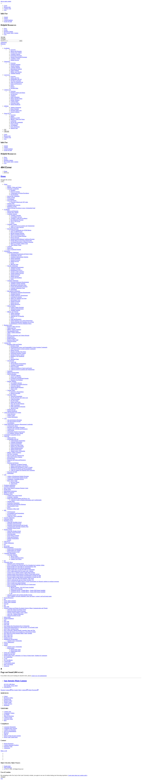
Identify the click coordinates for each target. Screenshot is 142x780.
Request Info (7, 7)
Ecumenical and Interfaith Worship (20, 378)
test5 (5, 620)
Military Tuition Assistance (14, 329)
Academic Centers (15, 58)
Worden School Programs (14, 532)
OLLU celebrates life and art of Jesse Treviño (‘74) (20, 580)
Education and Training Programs (16, 427)
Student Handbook (15, 104)
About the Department (16, 396)
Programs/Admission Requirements (20, 282)
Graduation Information (13, 503)
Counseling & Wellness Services (19, 384)
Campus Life (7, 89)
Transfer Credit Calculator (17, 271)
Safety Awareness (15, 405)
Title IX (6, 734)
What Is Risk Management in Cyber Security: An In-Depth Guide (21, 627)
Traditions (13, 95)
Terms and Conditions (9, 652)
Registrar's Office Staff (13, 509)
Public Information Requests (18, 406)
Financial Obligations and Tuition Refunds (18, 335)
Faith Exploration (15, 97)
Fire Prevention (14, 400)
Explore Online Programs (17, 307)
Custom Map (7, 661)
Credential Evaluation (16, 297)
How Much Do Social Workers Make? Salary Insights (18, 633)
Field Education (11, 534)
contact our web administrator (39, 675)
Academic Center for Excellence (19, 218)
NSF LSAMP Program (16, 231)
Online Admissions (9, 543)
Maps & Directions (9, 716)
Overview (13, 49)
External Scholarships (16, 443)
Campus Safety (14, 101)
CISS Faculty (10, 430)
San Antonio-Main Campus (15, 681)
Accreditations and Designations (15, 513)
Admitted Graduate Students (18, 283)
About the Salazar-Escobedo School (16, 609)
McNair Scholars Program (17, 233)
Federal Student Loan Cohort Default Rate (22, 320)
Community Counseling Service (12, 434)
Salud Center (14, 389)
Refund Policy (11, 337)
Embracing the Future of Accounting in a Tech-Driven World (20, 632)
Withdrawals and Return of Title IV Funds (21, 467)
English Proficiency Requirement (19, 295)
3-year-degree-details (9, 663)
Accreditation (14, 125)
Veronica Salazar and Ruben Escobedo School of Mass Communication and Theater (26, 608)
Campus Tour (7, 711)
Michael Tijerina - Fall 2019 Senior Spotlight (22, 587)
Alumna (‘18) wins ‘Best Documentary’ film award (20, 578)
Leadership (13, 121)
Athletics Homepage (16, 107)
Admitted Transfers (15, 268)
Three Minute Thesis (16, 245)
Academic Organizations (17, 365)
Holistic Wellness (15, 100)
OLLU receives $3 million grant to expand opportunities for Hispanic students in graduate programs (33, 581)
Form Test (6, 623)
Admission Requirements (17, 267)
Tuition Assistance (15, 313)
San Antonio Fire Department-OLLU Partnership (16, 626)
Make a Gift (4, 751)
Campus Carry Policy (16, 559)
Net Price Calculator (16, 81)
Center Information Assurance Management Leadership (18, 424)
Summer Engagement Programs (19, 57)
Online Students (15, 70)
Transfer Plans (11, 501)
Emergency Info (8, 746)
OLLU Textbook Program (14, 249)
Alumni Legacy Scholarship (18, 451)
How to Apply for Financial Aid (15, 455)
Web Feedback (8, 767)
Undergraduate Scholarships (18, 440)
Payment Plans (14, 88)
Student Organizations (13, 538)
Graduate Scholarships (16, 442)
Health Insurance (11, 338)
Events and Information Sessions (19, 286)
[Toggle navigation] (2, 181)
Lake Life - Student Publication (15, 614)
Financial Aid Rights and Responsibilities (21, 469)
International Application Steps (18, 285)
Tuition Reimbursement (17, 448)
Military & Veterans (9, 492)
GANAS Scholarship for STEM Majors (21, 230)
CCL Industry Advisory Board (15, 433)
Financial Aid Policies (13, 463)
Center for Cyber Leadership (14, 516)
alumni (5, 645)
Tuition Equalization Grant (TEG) (19, 466)
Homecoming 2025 (16, 651)
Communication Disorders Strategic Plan (17, 526)
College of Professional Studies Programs (18, 476)
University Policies (12, 554)
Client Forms (14, 483)
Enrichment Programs (16, 55)
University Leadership (13, 188)
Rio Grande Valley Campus (11, 33)
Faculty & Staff (8, 21)
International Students (16, 69)
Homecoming (10, 648)
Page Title (6, 606)
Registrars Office (8, 494)
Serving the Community (17, 122)
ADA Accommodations (10, 731)
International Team (15, 300)
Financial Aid (7, 699)
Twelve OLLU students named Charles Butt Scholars (21, 572)
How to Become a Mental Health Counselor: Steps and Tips (19, 630)
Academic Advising (16, 215)
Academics (7, 48)
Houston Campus (8, 31)
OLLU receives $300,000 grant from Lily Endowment (21, 584)
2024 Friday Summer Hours (11, 629)
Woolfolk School (8, 520)
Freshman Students (15, 64)
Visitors (6, 18)
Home (5, 171)
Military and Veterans (16, 72)
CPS (5, 474)
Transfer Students (15, 66)
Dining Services (15, 350)
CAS (5, 418)
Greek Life (13, 362)
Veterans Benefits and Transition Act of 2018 (22, 322)
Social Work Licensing (13, 535)
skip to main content (6, 1)
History (12, 116)
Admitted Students (15, 73)
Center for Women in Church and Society (21, 368)
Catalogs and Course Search (14, 495)
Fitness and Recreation (16, 98)
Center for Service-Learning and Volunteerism (22, 225)
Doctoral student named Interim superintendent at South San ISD (24, 575)
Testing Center (11, 415)
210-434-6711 (7, 687)
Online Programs (32, 690)
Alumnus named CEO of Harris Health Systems (19, 594)
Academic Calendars (12, 497)
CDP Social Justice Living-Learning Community (23, 348)
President (13, 190)
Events (5, 30)
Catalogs (9, 246)
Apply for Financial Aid (17, 82)
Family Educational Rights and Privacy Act (18, 498)
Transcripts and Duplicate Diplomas (16, 504)
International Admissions (13, 291)
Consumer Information (10, 553)
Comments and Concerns (13, 205)
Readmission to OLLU (16, 270)
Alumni (6, 17)
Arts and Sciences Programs (14, 420)
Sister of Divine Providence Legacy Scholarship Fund (21, 208)
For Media (6, 714)
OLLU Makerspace (9, 642)
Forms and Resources (16, 83)
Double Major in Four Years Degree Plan (21, 240)
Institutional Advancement (11, 639)
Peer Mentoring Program (17, 220)
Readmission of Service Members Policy (21, 323)
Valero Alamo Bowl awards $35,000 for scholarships (21, 569)
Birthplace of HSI (15, 118)
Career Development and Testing (12, 412)
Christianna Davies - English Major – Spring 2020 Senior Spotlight (28, 592)
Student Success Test (9, 654)
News (5, 28)
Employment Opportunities (14, 549)
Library (12, 223)
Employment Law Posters (14, 550)
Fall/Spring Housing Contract (18, 353)
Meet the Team (14, 264)
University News (8, 562)
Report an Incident (15, 393)
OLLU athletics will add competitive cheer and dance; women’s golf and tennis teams (29, 596)
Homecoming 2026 (16, 649)
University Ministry (16, 375)
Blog (5, 720)
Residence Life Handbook (17, 356)
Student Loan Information (17, 446)
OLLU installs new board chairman (16, 583)
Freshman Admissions (13, 252)
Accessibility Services (16, 217)
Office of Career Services (17, 227)
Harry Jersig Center (12, 480)
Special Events (14, 408)
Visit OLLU (7, 541)
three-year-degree (8, 664)
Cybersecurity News (12, 426)
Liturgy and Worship (16, 377)
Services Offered (15, 482)
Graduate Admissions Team (18, 288)
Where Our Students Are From (18, 298)
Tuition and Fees (15, 78)
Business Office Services (13, 326)
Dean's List (10, 248)
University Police (15, 103)
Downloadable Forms (12, 331)
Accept (3, 777)
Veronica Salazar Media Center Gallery (17, 612)
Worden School (8, 529)
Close (3, 39)
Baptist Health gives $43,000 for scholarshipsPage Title (21, 566)
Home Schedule (15, 109)
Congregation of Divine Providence (20, 193)
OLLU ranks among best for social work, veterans (20, 571)
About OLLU (7, 113)
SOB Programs (11, 512)
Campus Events (8, 717)
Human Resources (8, 547)
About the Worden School (14, 531)
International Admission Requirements (20, 292)
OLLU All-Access (15, 221)
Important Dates (15, 359)
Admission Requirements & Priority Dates (21, 254)
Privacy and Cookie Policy (11, 737)
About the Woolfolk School (14, 522)
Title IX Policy (14, 556)
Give (5, 10)
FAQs (12, 85)
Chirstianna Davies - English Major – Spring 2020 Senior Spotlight (28, 590)
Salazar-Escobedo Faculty (14, 615)
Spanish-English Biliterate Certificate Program (22, 239)
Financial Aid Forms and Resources (16, 460)
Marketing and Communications (15, 563)
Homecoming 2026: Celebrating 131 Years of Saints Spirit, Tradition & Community (25, 655)
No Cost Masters (8, 660)
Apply (5, 5)
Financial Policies (11, 341)
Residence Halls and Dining (18, 92)
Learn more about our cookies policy (77, 775)
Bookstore (6, 705)
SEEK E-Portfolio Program (18, 234)
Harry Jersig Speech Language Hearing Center (16, 488)
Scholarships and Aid (16, 79)
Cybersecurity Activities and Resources (17, 429)
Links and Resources (16, 319)
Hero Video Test (8, 635)
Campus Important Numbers (11, 745)
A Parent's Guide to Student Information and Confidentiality (26, 500)
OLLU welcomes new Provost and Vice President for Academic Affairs (25, 565)
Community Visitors (9, 713)
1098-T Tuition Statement (14, 332)
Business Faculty (11, 514)
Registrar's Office (8, 697)
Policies (13, 86)
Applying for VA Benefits (17, 316)
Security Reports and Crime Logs (19, 397)
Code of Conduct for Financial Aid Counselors (23, 470)
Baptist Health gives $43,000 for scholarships (19, 568)
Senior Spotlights (11, 586)
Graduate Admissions (12, 280)
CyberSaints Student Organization (16, 431)
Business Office (8, 325)
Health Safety (7, 489)
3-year (5, 658)
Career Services (11, 414)
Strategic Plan (14, 128)
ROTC (12, 317)
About (5, 184)
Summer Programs (15, 260)
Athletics (6, 106)
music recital (7, 617)
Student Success (15, 60)
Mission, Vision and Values (18, 119)
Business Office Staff (12, 340)
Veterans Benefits (15, 314)
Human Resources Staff (13, 552)
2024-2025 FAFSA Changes (14, 457)
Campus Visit (7, 8)
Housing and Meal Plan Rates (18, 351)
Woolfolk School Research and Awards (17, 525)
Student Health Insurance (17, 387)
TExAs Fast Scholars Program (18, 236)
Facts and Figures (15, 126)
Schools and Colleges (16, 52)
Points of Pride (14, 123)
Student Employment (16, 449)
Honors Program (15, 237)
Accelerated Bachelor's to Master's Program (22, 242)
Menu (6, 131)
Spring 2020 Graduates (10, 600)
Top (2, 778)
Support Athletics (15, 112)
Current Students (8, 20)
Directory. (3, 44)
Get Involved (14, 94)
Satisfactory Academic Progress (19, 464)
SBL (5, 510)
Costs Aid (6, 436)
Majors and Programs (16, 51)
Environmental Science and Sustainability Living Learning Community (29, 347)
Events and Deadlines (16, 277)
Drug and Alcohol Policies (17, 403)
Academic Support (15, 54)
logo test (6, 603)
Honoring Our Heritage (17, 380)
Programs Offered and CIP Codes (19, 202)
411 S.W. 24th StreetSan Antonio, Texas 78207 (11, 685)
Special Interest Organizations (18, 363)
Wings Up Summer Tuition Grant (19, 243)
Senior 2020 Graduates (16, 589)
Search (2, 40)
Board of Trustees (15, 191)
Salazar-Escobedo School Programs (16, 611)
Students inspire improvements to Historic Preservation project (23, 574)
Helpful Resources (15, 304)
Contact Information (12, 417)
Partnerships (14, 289)
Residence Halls (15, 346)
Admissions (4, 42)
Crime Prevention (15, 399)
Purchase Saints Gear (16, 110)
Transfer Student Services (17, 273)
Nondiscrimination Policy (17, 557)
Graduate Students (15, 67)
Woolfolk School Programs (14, 523)
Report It (6, 732)
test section (7, 546)
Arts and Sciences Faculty (14, 421)
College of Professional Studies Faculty (17, 477)
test (5, 544)
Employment (7, 766)
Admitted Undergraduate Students (19, 257)
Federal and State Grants (17, 445)
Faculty (9, 540)
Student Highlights (15, 258)
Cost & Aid (7, 75)
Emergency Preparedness (17, 391)
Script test (6, 666)
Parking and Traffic (16, 402)
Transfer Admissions (12, 266)
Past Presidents (14, 194)
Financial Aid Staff (12, 471)
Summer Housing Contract (17, 354)
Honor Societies (15, 366)
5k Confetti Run (8, 657)
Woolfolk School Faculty (13, 528)
